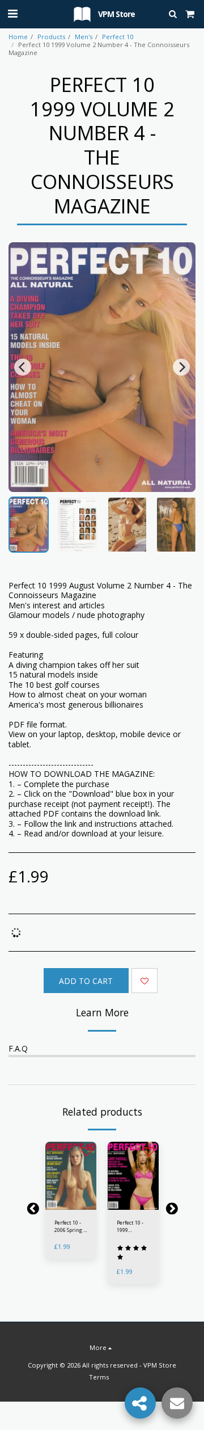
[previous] (22, 367)
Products (51, 36)
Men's (83, 36)
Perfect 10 (117, 36)
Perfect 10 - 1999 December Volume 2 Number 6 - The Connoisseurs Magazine (134, 1226)
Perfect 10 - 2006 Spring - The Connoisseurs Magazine (71, 1226)
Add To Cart (71, 1204)
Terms (99, 1377)
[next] (181, 367)
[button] (12, 13)
